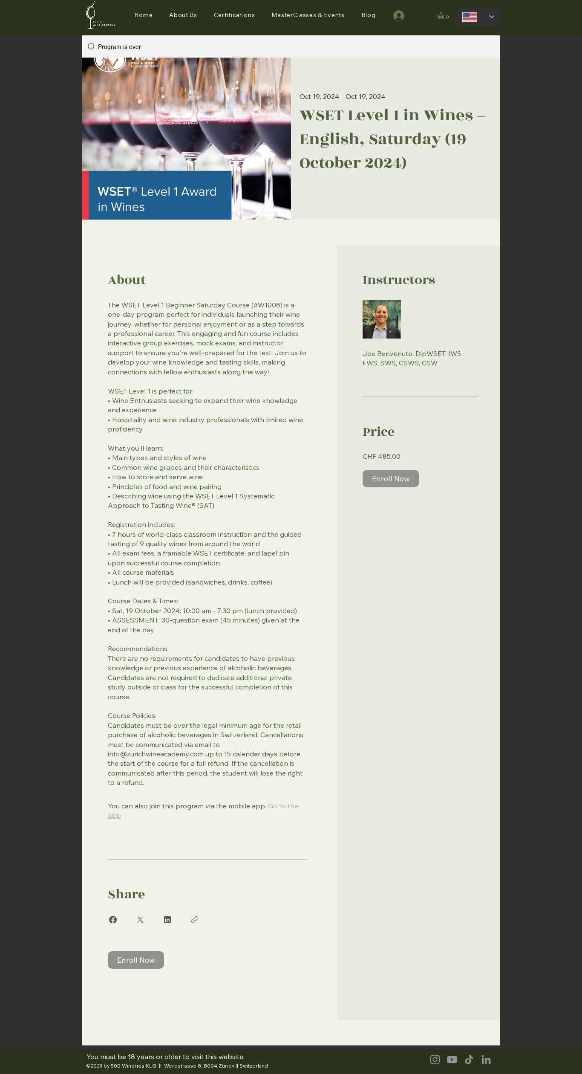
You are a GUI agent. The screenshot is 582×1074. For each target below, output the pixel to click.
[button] (183, 14)
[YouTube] (452, 1059)
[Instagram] (435, 1059)
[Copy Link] (195, 920)
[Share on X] (140, 920)
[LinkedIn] (486, 1059)
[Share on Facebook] (113, 920)
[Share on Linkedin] (167, 920)
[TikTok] (469, 1059)
